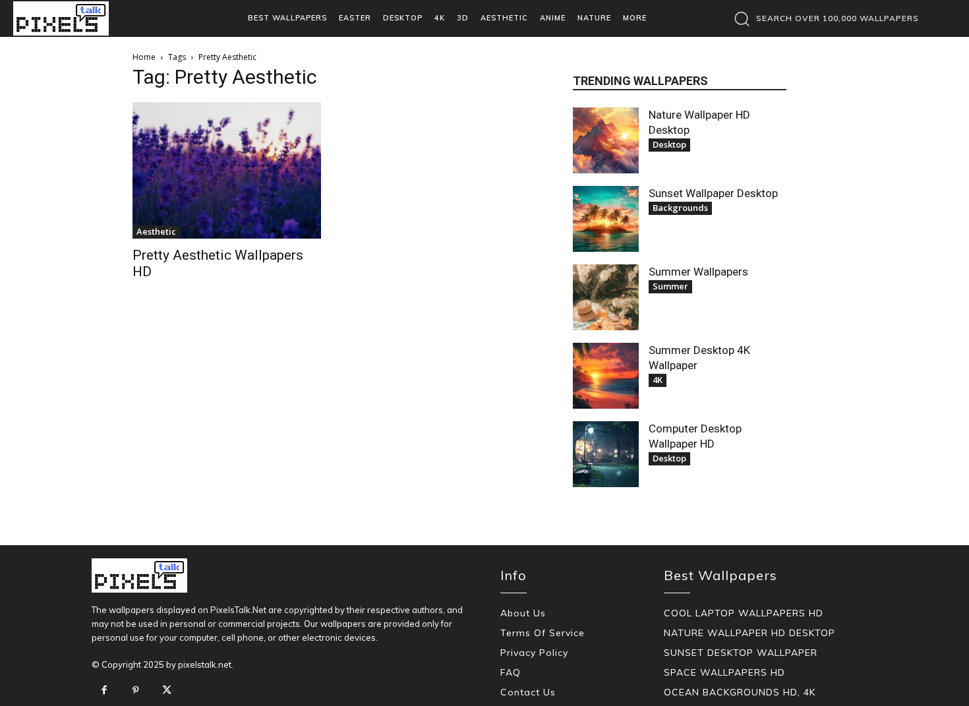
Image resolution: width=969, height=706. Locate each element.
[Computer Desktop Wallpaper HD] (606, 454)
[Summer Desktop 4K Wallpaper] (606, 376)
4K (657, 380)
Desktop (669, 144)
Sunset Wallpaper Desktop (713, 193)
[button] (823, 18)
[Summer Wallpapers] (606, 297)
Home (144, 57)
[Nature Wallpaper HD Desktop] (606, 140)
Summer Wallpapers (698, 271)
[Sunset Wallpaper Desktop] (606, 219)
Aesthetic (156, 231)
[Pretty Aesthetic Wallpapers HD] (226, 170)
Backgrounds (680, 208)
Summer (670, 286)
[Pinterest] (135, 690)
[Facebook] (104, 690)
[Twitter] (166, 690)
